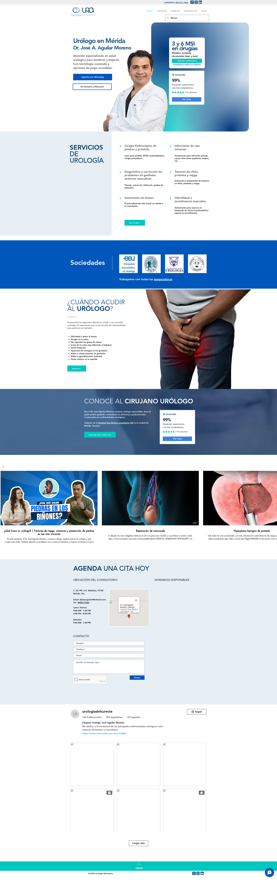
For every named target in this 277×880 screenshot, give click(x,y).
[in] (200, 2)
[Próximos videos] (273, 497)
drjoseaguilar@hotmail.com (93, 599)
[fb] (192, 2)
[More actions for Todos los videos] (4, 466)
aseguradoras (163, 279)
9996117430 (83, 602)
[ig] (196, 2)
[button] (4, 466)
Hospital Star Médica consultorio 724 (115, 423)
